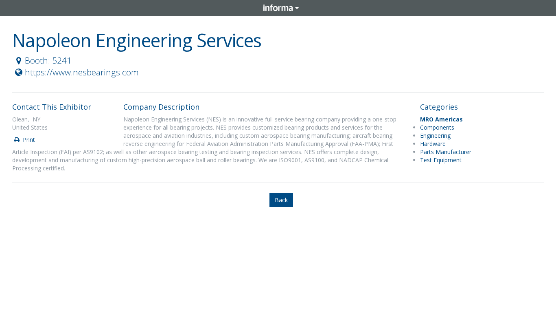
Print (28, 139)
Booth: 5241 (48, 60)
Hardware (433, 144)
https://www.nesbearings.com (82, 72)
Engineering (435, 135)
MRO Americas (441, 119)
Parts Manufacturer (445, 152)
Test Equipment (441, 160)
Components (437, 127)
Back (281, 200)
